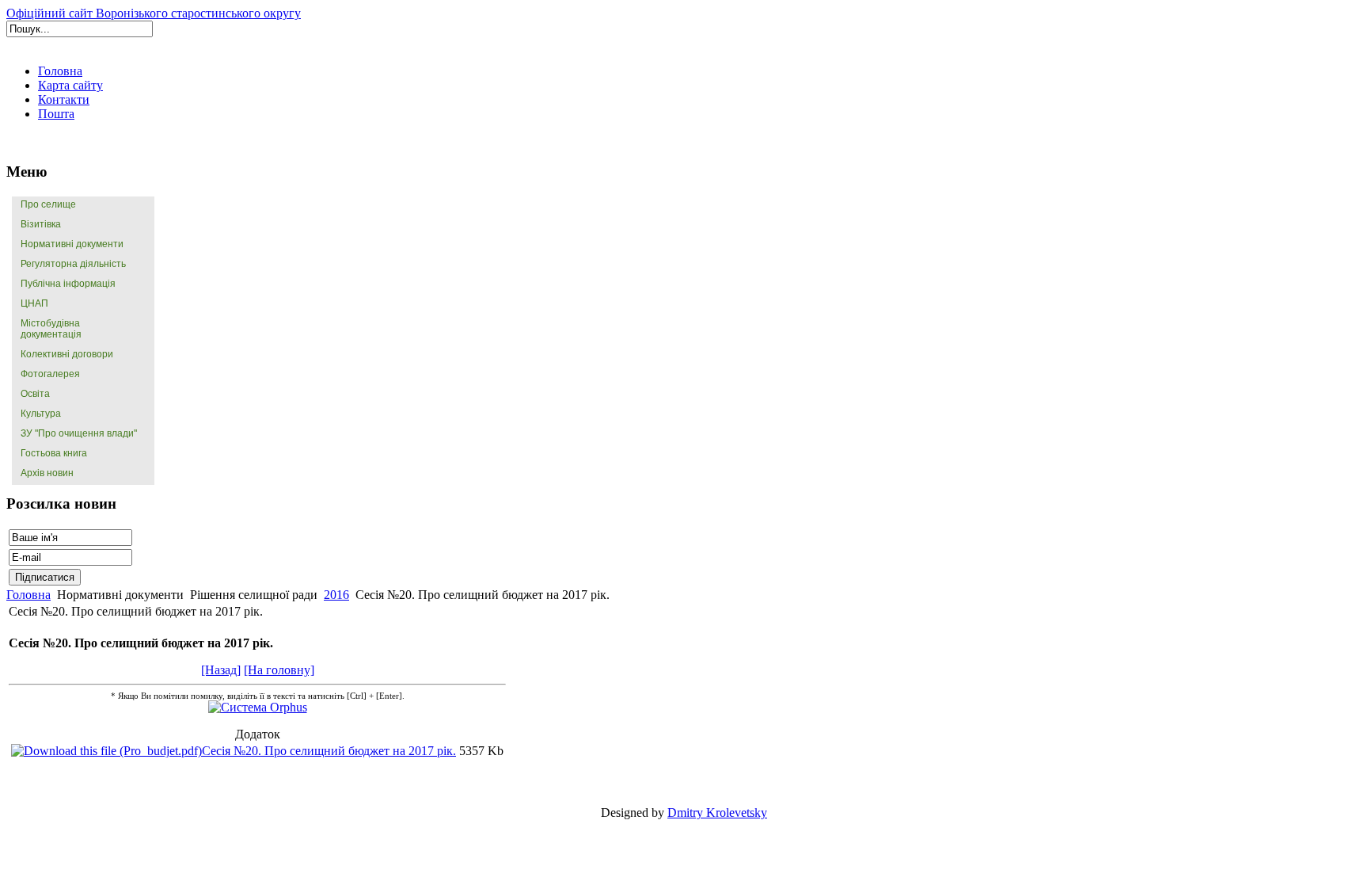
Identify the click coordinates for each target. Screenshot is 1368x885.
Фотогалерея (50, 374)
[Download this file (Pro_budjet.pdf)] (106, 750)
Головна (28, 594)
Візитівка (41, 224)
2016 (336, 594)
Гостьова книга (54, 453)
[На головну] (279, 670)
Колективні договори (67, 354)
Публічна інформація (68, 283)
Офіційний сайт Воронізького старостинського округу (153, 13)
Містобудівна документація (51, 329)
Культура (41, 413)
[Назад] (221, 670)
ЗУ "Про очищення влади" (79, 433)
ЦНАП (34, 303)
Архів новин (47, 473)
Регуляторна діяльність (73, 263)
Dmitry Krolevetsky (717, 812)
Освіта (35, 393)
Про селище (48, 204)
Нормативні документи (72, 244)
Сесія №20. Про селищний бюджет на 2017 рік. (329, 750)
